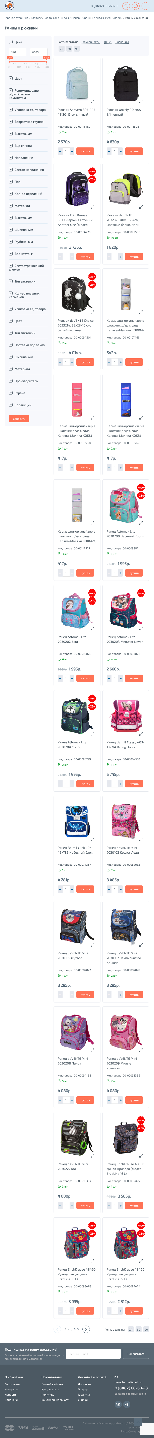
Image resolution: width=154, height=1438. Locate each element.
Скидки (83, 1399)
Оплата (83, 1389)
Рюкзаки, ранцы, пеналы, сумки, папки (96, 17)
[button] (72, 151)
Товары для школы (56, 17)
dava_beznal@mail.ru (128, 1382)
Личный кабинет (52, 1384)
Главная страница (16, 17)
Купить (85, 151)
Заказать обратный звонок (131, 1393)
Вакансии (11, 1399)
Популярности (90, 41)
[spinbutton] (66, 151)
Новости (10, 1394)
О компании (12, 1384)
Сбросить (19, 418)
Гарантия (84, 1394)
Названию (122, 41)
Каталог (36, 17)
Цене (107, 41)
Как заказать (50, 1389)
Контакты (11, 1389)
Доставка (84, 1384)
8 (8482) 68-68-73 (104, 6)
